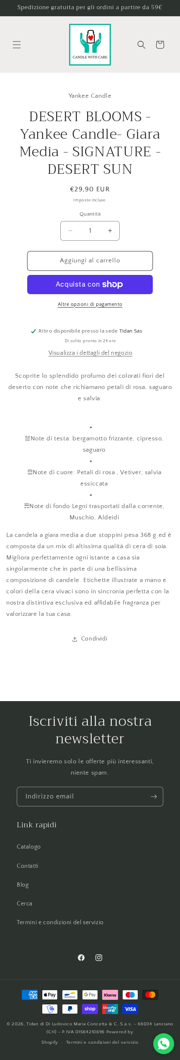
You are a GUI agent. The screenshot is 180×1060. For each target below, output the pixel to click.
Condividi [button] (94, 638)
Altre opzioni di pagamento (90, 304)
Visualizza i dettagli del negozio (91, 353)
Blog (22, 885)
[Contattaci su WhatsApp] (163, 1043)
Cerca (25, 903)
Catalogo (29, 847)
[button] (17, 45)
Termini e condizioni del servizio (60, 922)
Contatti (28, 866)
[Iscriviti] (153, 796)
